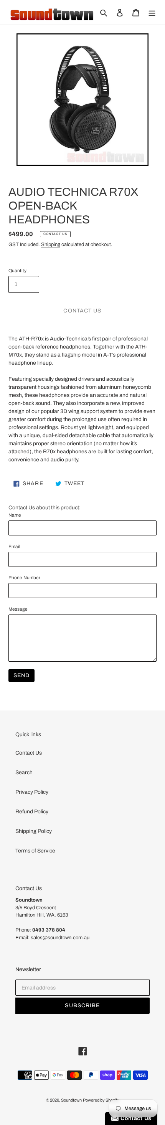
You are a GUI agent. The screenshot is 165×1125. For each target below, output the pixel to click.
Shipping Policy (33, 831)
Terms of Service (35, 851)
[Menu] (152, 12)
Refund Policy (31, 811)
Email (14, 546)
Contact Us (28, 753)
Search (24, 772)
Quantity (17, 270)
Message (18, 609)
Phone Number (24, 577)
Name (14, 515)
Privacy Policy (31, 792)
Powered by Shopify (101, 1100)
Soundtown (71, 1100)
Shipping (50, 244)
